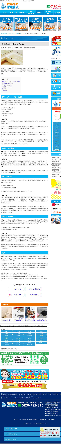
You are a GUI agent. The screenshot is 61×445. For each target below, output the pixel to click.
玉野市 (41, 331)
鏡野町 (6, 342)
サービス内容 (13, 12)
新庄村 (41, 340)
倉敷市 (18, 331)
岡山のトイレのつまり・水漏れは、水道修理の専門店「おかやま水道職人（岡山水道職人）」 (23, 326)
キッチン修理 (12, 397)
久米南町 (6, 344)
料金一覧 (22, 12)
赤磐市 (41, 335)
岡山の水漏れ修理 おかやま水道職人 (10, 33)
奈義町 (29, 342)
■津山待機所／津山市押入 (51, 413)
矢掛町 (29, 340)
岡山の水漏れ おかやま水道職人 (9, 394)
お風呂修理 (20, 397)
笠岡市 (6, 333)
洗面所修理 (27, 397)
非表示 (7, 79)
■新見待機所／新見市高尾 (51, 411)
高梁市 (41, 333)
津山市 (29, 331)
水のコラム (40, 12)
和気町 (41, 338)
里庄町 (18, 340)
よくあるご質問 (47, 394)
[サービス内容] (10, 12)
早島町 (6, 340)
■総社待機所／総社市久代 (51, 406)
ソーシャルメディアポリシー (28, 396)
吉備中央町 (30, 344)
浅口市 (29, 338)
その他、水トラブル (36, 397)
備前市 (18, 335)
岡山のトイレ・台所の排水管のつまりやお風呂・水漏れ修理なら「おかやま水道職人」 (36, 419)
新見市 (6, 335)
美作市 (18, 338)
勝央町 (18, 342)
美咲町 (18, 344)
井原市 (18, 333)
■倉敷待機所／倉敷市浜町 (51, 404)
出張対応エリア (49, 12)
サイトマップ (17, 396)
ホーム (4, 12)
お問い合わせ (8, 396)
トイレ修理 (5, 397)
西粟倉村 (41, 342)
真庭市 (6, 338)
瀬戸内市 (29, 335)
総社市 (29, 333)
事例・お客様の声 (31, 12)
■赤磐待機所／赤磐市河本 (51, 407)
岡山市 (6, 331)
